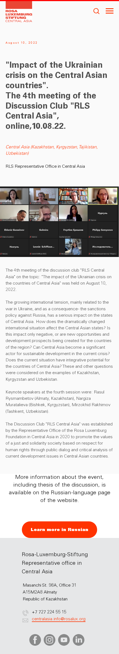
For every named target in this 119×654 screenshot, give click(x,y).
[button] (96, 10)
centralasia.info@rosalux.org (59, 619)
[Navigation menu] (109, 11)
